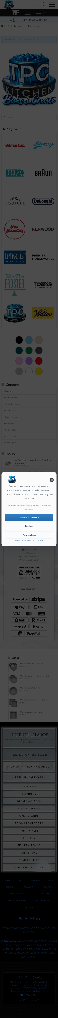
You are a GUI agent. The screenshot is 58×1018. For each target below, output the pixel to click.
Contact (41, 541)
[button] (51, 479)
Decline (29, 526)
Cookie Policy (18, 541)
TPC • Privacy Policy (30, 541)
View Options (29, 535)
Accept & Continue (29, 517)
